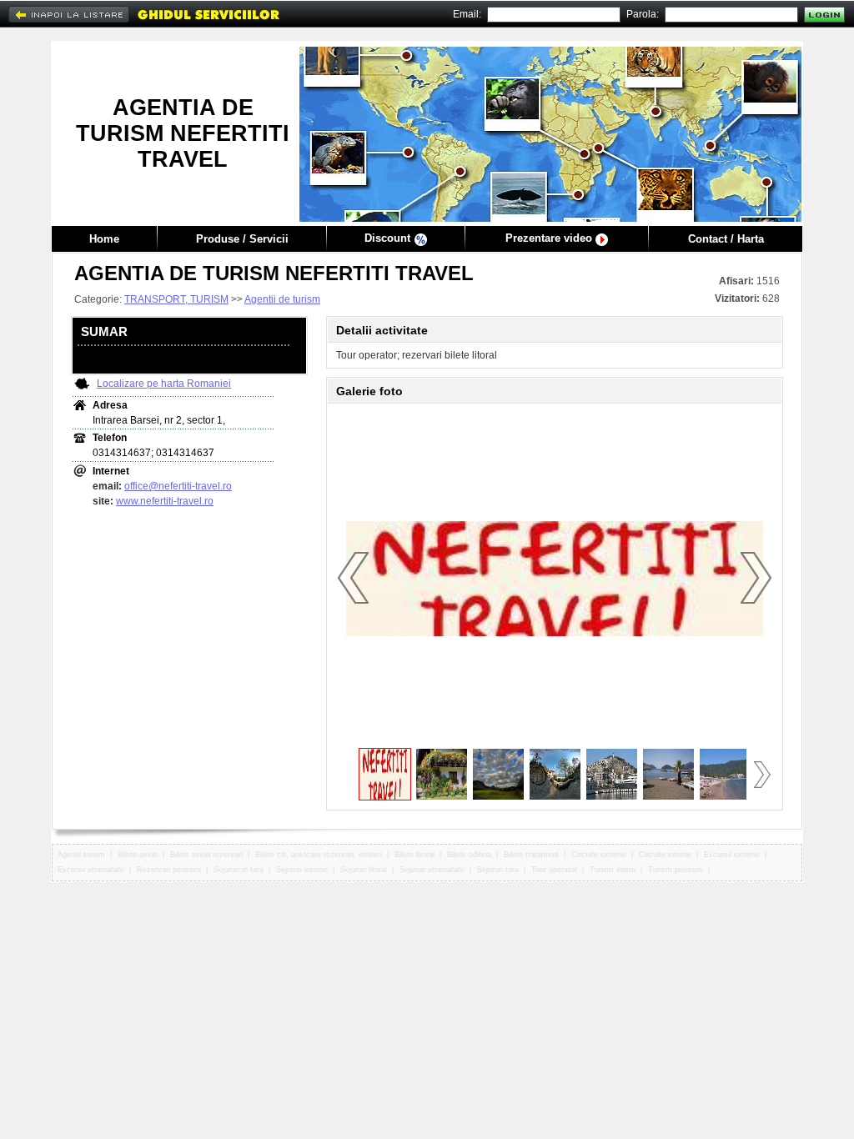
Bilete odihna (469, 854)
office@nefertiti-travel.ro (178, 486)
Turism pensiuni (675, 870)
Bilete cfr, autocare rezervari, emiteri (318, 854)
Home (104, 239)
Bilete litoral (414, 854)
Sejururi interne (302, 870)
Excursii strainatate (91, 870)
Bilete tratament (531, 854)
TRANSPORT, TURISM (176, 299)
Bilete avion (138, 854)
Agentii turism (81, 854)
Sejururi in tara (239, 870)
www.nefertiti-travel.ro (165, 501)
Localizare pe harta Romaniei (164, 383)
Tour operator (554, 870)
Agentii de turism (282, 299)
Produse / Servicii (242, 239)
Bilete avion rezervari (206, 854)
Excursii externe (732, 854)
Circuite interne (665, 854)
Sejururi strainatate (432, 870)
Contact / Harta (726, 239)
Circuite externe (598, 854)
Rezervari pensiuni (169, 870)
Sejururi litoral (363, 870)
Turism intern (612, 870)
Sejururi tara (498, 870)
